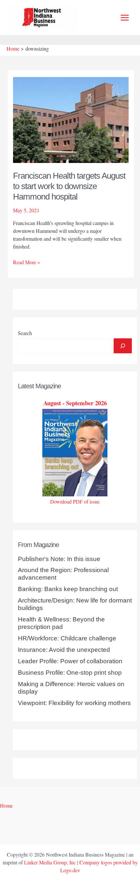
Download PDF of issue (75, 501)
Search (25, 332)
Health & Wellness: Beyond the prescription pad (61, 623)
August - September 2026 (75, 402)
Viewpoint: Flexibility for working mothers (74, 702)
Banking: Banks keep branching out (68, 589)
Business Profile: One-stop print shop (70, 672)
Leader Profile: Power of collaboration (70, 661)
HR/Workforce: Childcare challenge (67, 638)
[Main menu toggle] (124, 17)
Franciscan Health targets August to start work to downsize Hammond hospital (69, 186)
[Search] (123, 345)
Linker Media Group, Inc (50, 862)
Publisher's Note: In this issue (59, 558)
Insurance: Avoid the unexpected (64, 649)
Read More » (26, 262)
